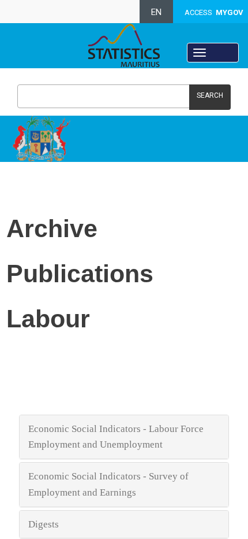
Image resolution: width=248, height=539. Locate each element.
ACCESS (214, 12)
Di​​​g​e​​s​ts (44, 524)
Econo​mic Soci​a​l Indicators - (88, 476)
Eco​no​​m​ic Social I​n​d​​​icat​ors (84, 428)
